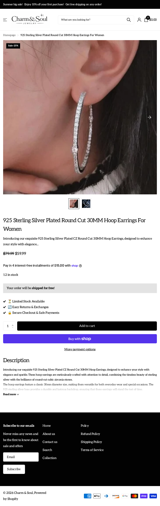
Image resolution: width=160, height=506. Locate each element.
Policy (85, 426)
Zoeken (128, 19)
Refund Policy (90, 434)
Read (9, 394)
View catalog (5, 20)
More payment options (79, 349)
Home (47, 426)
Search (47, 450)
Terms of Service (92, 450)
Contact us (50, 442)
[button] (14, 322)
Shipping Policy (91, 442)
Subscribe (14, 469)
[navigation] (73, 203)
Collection (49, 458)
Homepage (9, 35)
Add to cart (87, 326)
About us (49, 434)
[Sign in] (139, 19)
